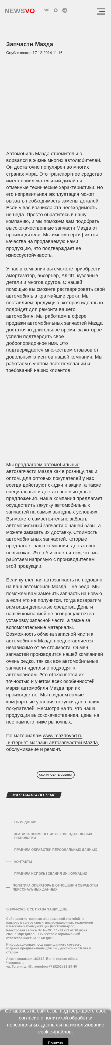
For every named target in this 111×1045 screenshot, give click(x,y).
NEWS (20, 9)
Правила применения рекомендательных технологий (53, 836)
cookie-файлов (55, 1032)
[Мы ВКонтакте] (46, 10)
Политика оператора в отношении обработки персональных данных (55, 887)
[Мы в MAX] (55, 10)
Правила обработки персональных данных (55, 850)
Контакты (23, 862)
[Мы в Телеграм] (65, 10)
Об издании (25, 822)
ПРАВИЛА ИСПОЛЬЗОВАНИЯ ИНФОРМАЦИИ (50, 874)
